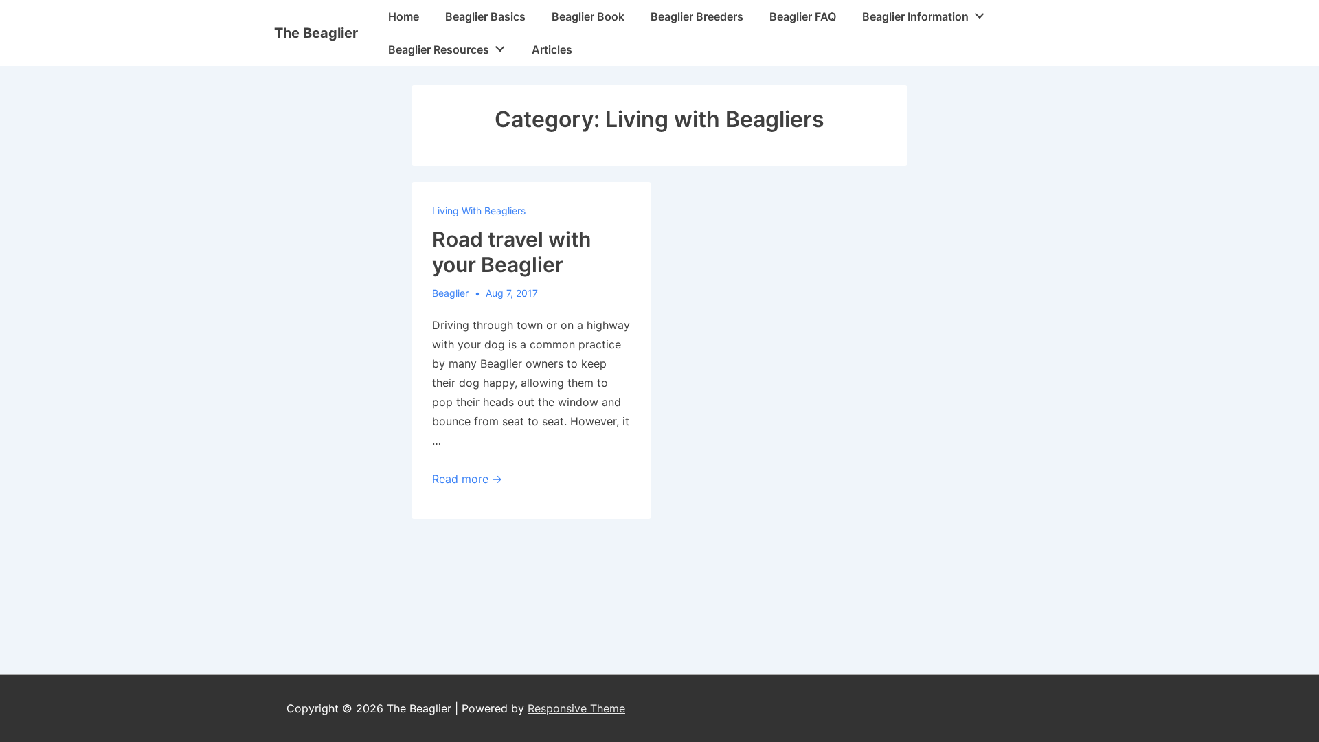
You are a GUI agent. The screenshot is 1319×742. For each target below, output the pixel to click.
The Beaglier (316, 33)
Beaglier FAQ (802, 16)
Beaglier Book (588, 16)
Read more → (467, 479)
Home (403, 16)
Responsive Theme (576, 708)
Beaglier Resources (438, 49)
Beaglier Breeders (697, 16)
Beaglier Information (915, 16)
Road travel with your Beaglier (511, 252)
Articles (552, 49)
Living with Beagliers (479, 210)
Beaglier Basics (485, 16)
